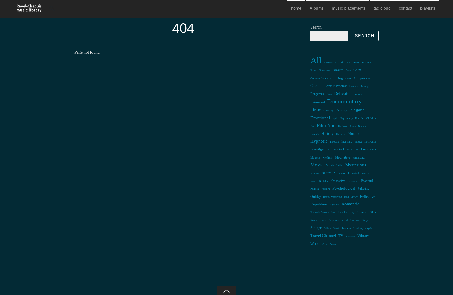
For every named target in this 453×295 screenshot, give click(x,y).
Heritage (314, 134)
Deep (329, 93)
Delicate (341, 93)
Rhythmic (334, 204)
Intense (358, 141)
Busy (348, 70)
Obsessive (338, 181)
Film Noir (326, 125)
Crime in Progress (336, 86)
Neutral (355, 173)
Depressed (357, 94)
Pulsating (363, 188)
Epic (335, 118)
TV (340, 236)
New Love (366, 173)
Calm (357, 70)
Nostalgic (324, 180)
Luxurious (368, 149)
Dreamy (329, 111)
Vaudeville (350, 236)
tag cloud (382, 8)
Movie (316, 164)
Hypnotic (319, 141)
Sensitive (362, 212)
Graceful (362, 126)
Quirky (315, 197)
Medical (327, 157)
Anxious (328, 62)
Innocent (334, 141)
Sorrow (355, 220)
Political (314, 188)
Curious (353, 86)
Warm (314, 244)
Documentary (344, 101)
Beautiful (367, 62)
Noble (313, 180)
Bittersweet (324, 70)
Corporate (362, 78)
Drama (317, 109)
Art (336, 62)
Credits (316, 85)
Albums (317, 8)
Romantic (350, 203)
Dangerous (317, 94)
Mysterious (355, 164)
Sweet (336, 228)
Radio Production (332, 196)
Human (353, 134)
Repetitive (318, 204)
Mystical (314, 173)
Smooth (314, 220)
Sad (333, 212)
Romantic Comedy (319, 212)
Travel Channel (323, 235)
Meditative (342, 157)
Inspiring (346, 141)
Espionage (346, 118)
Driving (341, 110)
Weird (325, 244)
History (327, 133)
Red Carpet (351, 196)
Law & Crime (342, 149)
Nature (326, 173)
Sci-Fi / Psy (346, 212)
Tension (346, 228)
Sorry (365, 220)
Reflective (367, 196)
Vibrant (363, 236)
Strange (316, 228)
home (296, 8)
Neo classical (341, 172)
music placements (348, 8)
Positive (326, 189)
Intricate (370, 141)
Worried (334, 244)
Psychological (343, 188)
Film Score (342, 126)
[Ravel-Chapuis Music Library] (29, 10)
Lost (356, 150)
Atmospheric (350, 62)
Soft (323, 220)
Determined (317, 102)
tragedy (368, 228)
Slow (373, 212)
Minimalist (359, 157)
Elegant (356, 109)
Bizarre (337, 70)
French (353, 126)
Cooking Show (341, 78)
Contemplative (319, 78)
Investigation (319, 149)
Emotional (320, 118)
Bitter (313, 70)
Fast (312, 126)
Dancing (364, 86)
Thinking (358, 228)
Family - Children (366, 118)
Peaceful (367, 181)
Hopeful (341, 133)
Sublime (327, 228)
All (315, 60)
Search (316, 27)
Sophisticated (338, 220)
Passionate (353, 181)
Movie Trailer (334, 165)
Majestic (315, 157)
